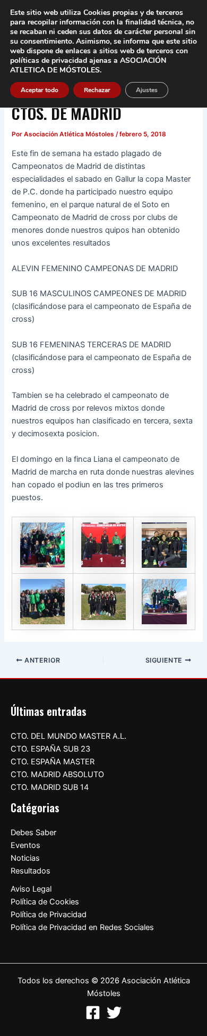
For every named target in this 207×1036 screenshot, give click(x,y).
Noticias (25, 858)
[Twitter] (114, 1012)
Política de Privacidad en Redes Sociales (82, 927)
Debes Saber (33, 832)
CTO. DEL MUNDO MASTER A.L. (68, 736)
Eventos (25, 845)
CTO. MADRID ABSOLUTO (57, 774)
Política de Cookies (45, 902)
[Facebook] (92, 1012)
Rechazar (97, 90)
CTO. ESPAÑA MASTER (52, 761)
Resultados (30, 871)
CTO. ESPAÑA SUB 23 (50, 749)
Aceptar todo (39, 90)
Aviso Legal (31, 889)
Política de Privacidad (49, 914)
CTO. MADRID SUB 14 (50, 787)
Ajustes (147, 90)
